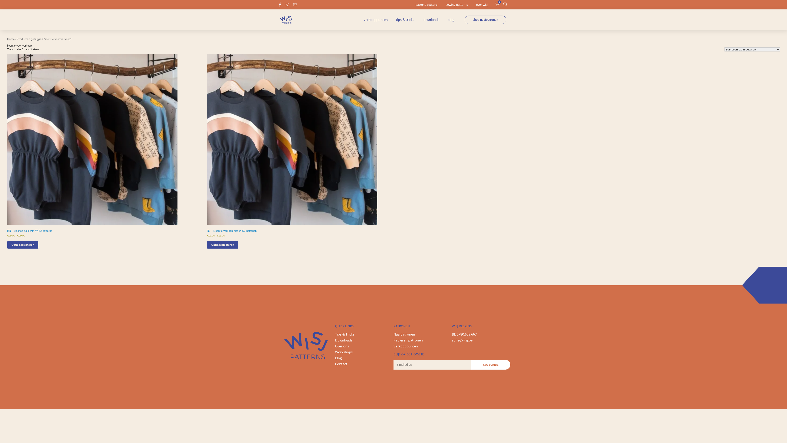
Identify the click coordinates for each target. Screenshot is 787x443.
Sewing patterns (457, 5)
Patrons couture (426, 5)
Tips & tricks (405, 19)
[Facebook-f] (280, 4)
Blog (451, 19)
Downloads (430, 19)
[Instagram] (287, 4)
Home (11, 39)
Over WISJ (482, 5)
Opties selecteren (22, 244)
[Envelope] (295, 4)
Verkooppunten (376, 19)
